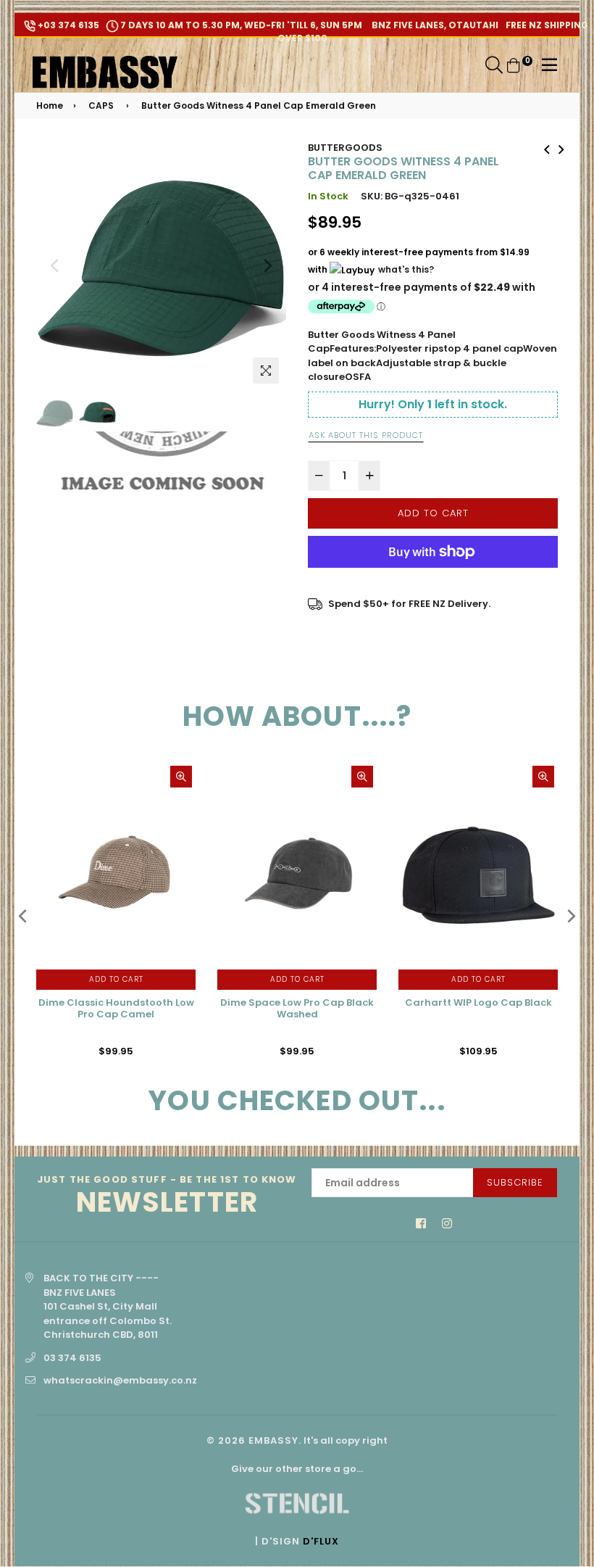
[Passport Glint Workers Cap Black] (561, 148)
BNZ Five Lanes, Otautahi (433, 25)
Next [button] (268, 265)
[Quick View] (181, 776)
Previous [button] (54, 265)
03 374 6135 (72, 1358)
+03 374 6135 (67, 25)
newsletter (167, 1196)
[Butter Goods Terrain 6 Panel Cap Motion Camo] (547, 148)
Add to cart (116, 979)
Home (49, 105)
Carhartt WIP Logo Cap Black (478, 1003)
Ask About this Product (366, 435)
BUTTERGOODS (345, 147)
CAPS (101, 105)
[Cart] (513, 65)
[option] (161, 266)
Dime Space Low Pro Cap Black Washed (297, 1009)
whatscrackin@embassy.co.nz (120, 1380)
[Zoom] (266, 370)
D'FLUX (321, 1541)
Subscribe (515, 1182)
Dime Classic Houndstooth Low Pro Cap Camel (116, 1009)
